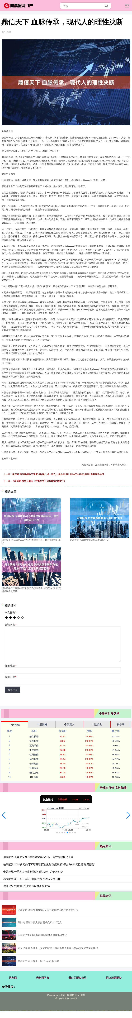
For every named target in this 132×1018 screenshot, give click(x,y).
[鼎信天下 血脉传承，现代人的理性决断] (9, 961)
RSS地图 (70, 994)
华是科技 (33, 758)
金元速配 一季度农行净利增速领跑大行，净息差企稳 (33, 871)
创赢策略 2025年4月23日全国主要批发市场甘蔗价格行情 (48, 909)
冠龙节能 (33, 745)
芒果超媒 (33, 763)
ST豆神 (34, 777)
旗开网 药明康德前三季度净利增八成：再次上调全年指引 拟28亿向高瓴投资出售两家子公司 (58, 474)
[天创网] (18, 5)
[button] (4, 815)
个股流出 (97, 724)
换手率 (121, 724)
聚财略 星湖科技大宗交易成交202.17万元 (40, 922)
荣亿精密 (33, 736)
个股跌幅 (42, 724)
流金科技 (33, 740)
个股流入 (69, 724)
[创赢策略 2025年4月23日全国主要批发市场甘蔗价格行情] (9, 910)
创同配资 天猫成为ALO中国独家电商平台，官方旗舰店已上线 (38, 857)
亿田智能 (33, 754)
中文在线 (33, 749)
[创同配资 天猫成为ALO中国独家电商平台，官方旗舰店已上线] (31, 517)
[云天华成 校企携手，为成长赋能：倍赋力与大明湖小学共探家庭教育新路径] (9, 948)
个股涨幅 (14, 724)
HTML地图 (80, 994)
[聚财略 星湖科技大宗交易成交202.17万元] (9, 922)
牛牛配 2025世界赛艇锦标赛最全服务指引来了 (42, 935)
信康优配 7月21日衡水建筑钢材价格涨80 (26, 886)
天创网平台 (42, 977)
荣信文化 (33, 772)
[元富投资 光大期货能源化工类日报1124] (99, 517)
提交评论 (12, 689)
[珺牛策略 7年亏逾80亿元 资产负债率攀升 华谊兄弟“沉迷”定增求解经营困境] (31, 566)
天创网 (13, 977)
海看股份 (33, 767)
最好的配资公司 (78, 977)
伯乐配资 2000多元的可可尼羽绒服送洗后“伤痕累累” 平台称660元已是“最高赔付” (49, 864)
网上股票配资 (114, 977)
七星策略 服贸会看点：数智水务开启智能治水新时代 (38, 480)
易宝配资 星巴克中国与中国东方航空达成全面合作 (32, 879)
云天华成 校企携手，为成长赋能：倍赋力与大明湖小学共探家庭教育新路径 (58, 948)
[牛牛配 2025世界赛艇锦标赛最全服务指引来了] (9, 935)
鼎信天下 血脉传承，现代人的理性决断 (38, 961)
